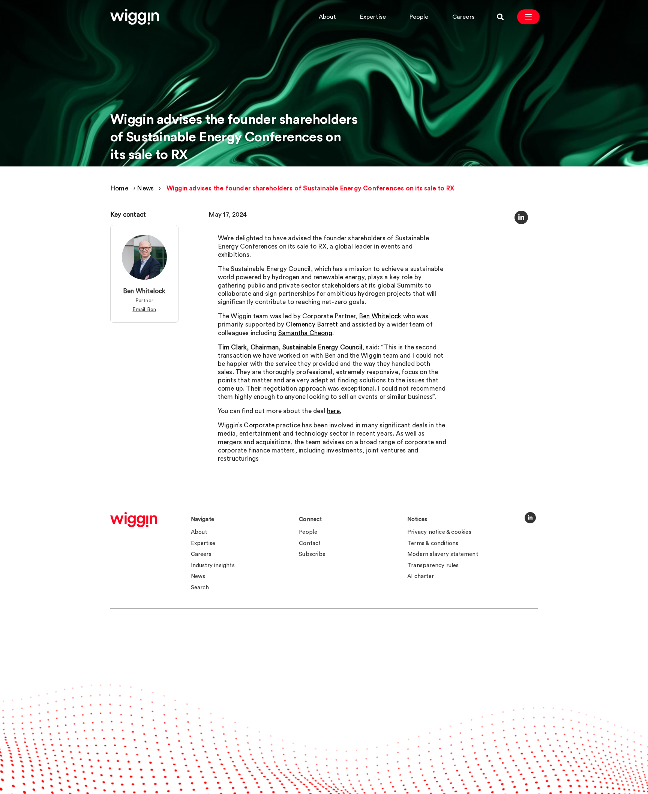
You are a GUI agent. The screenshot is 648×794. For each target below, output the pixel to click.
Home (119, 188)
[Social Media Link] (530, 517)
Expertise (373, 17)
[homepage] (133, 519)
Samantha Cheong (305, 333)
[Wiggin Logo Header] (134, 17)
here (333, 411)
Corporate (259, 425)
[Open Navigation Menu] (528, 16)
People (419, 17)
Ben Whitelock (144, 291)
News (145, 188)
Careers (463, 17)
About (327, 17)
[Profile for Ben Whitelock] (144, 257)
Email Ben (144, 309)
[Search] (500, 16)
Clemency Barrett (312, 324)
